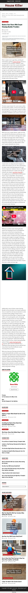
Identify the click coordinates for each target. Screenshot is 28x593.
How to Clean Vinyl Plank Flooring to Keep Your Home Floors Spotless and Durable (13, 469)
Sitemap (14, 592)
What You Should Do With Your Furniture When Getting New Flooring (13, 513)
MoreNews (20, 588)
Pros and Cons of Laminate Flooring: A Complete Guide (13, 441)
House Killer (5, 30)
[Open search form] (25, 9)
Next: (10, 400)
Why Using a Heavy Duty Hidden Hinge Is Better (13, 432)
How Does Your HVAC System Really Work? (11, 466)
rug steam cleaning (17, 172)
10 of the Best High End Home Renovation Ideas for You (14, 448)
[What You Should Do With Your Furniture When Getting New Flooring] (14, 503)
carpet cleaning (16, 61)
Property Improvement (7, 509)
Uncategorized (5, 21)
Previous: (9, 396)
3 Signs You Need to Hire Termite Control (10, 473)
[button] (2, 9)
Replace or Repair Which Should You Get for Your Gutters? (13, 414)
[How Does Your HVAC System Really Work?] (14, 526)
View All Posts (14, 389)
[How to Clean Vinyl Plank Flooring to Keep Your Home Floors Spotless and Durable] (14, 548)
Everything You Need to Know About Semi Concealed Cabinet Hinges (12, 423)
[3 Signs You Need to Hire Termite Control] (14, 572)
